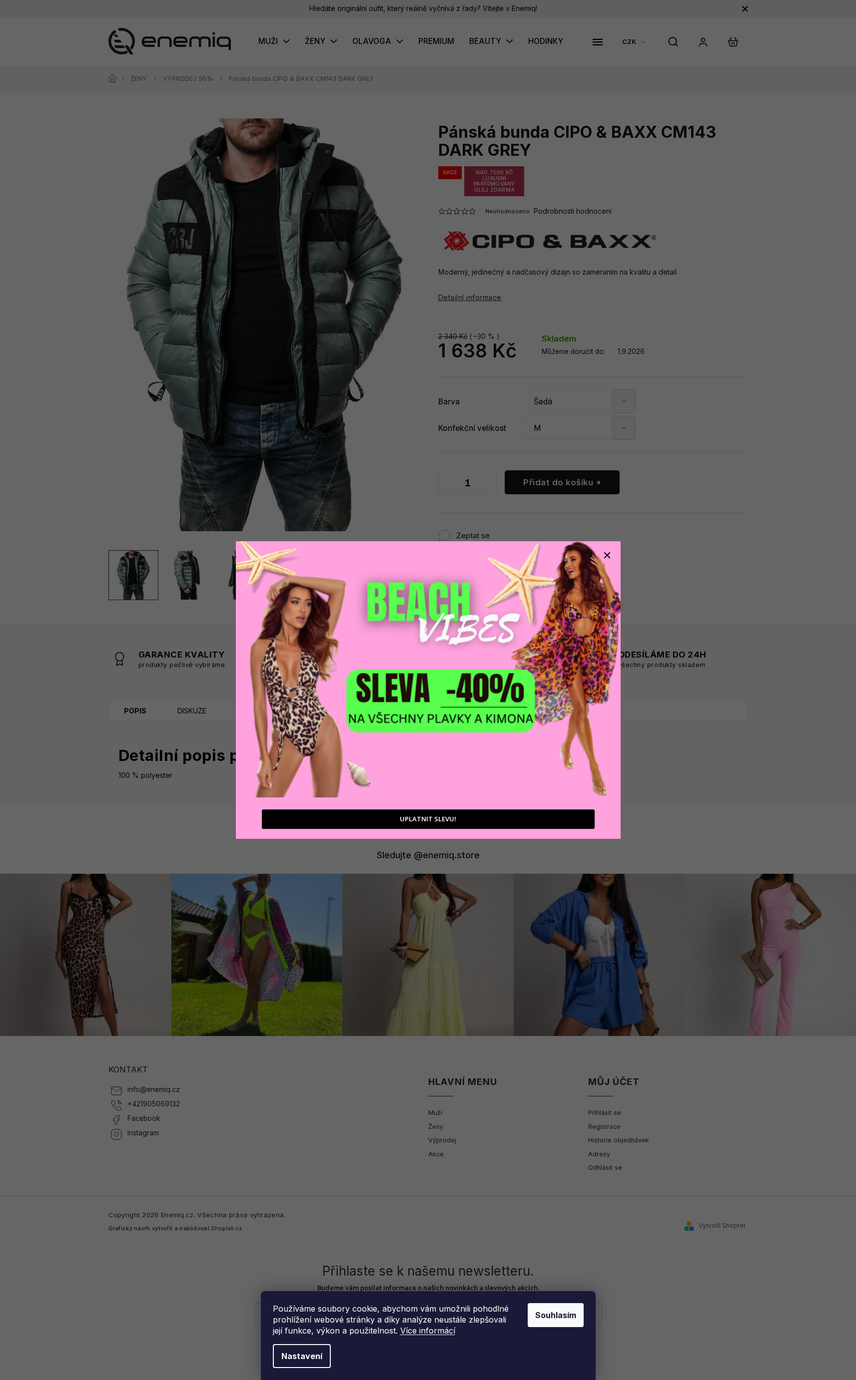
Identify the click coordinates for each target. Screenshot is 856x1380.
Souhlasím (555, 1315)
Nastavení (301, 1356)
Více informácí (427, 1331)
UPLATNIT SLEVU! (428, 819)
